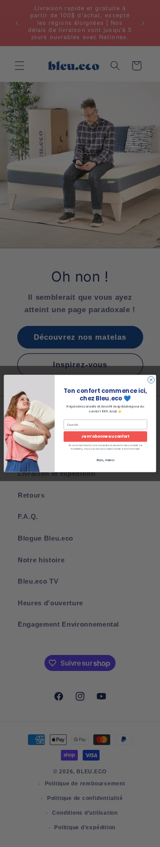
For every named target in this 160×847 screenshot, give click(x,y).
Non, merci (105, 460)
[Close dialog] (151, 379)
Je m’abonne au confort (105, 436)
